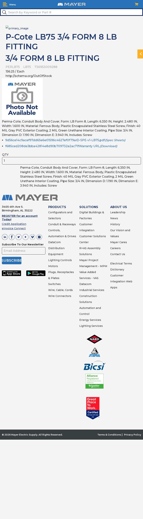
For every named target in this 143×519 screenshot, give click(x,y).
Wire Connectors (59, 296)
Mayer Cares (118, 242)
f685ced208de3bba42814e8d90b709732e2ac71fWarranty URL (61, 146)
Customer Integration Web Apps (121, 281)
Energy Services (90, 320)
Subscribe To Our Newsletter (23, 244)
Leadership (117, 212)
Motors (53, 266)
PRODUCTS (57, 207)
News (114, 218)
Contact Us (117, 254)
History (115, 224)
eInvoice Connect (14, 228)
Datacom (85, 284)
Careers (115, 248)
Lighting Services (91, 326)
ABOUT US (118, 207)
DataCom (54, 242)
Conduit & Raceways (62, 224)
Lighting (54, 260)
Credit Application (14, 224)
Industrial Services (91, 290)
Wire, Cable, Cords (60, 290)
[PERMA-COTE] (17, 28)
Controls (66, 260)
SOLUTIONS (88, 207)
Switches (54, 284)
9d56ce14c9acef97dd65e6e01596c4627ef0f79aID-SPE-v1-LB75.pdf (65, 140)
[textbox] (71, 12)
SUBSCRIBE (11, 260)
